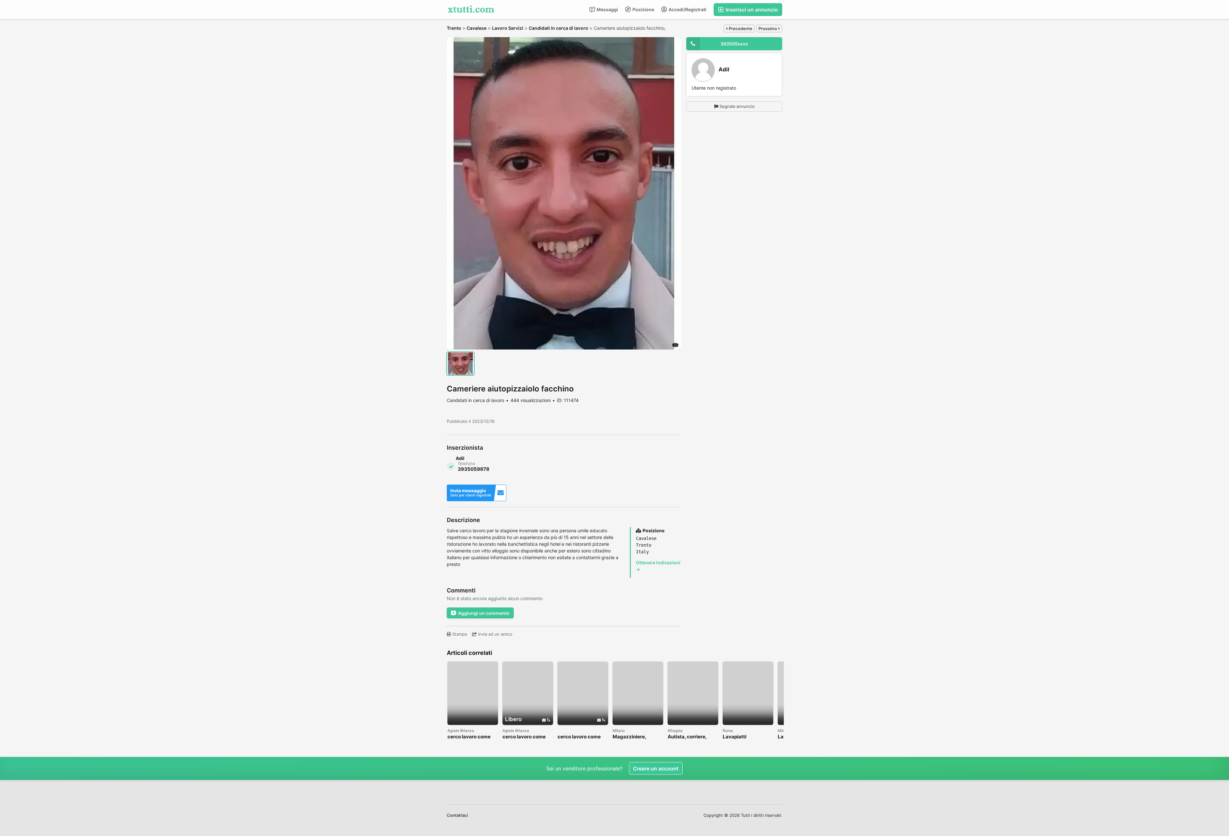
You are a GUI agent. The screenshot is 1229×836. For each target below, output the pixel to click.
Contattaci (457, 815)
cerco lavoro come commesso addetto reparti (525, 737)
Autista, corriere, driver (687, 737)
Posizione (642, 9)
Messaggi (607, 9)
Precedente (740, 28)
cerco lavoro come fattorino (469, 737)
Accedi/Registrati (687, 9)
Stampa (459, 634)
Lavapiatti (734, 737)
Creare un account (656, 768)
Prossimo (768, 28)
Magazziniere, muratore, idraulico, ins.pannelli (635, 737)
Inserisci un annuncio (751, 9)
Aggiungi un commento (484, 613)
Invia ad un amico (494, 634)
